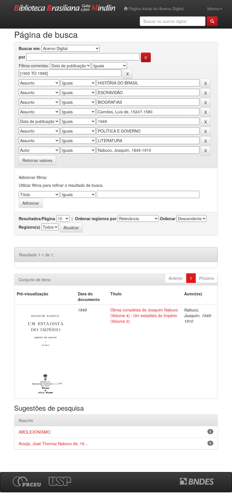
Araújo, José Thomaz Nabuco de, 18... (53, 443)
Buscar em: (29, 48)
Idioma (213, 8)
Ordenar (167, 218)
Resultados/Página (37, 218)
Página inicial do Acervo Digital (156, 8)
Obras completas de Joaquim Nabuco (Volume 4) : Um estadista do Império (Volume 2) (144, 315)
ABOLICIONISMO (34, 432)
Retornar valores (37, 160)
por (22, 57)
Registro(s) (29, 227)
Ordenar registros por (96, 218)
